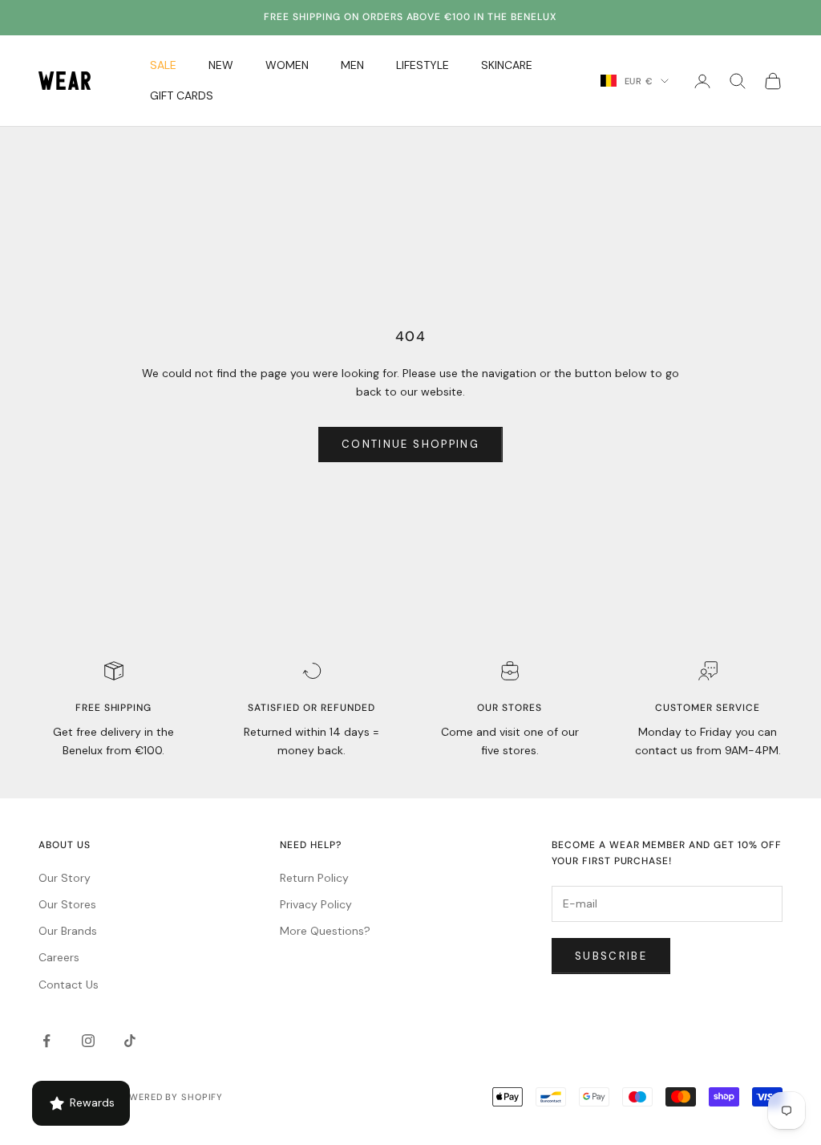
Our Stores (67, 904)
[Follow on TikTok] (130, 1041)
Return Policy (314, 878)
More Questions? (325, 931)
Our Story (64, 878)
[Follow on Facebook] (46, 1041)
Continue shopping (410, 444)
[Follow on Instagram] (88, 1041)
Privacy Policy (316, 904)
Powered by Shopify (169, 1096)
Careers (58, 957)
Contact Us (68, 984)
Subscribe (611, 956)
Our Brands (67, 931)
